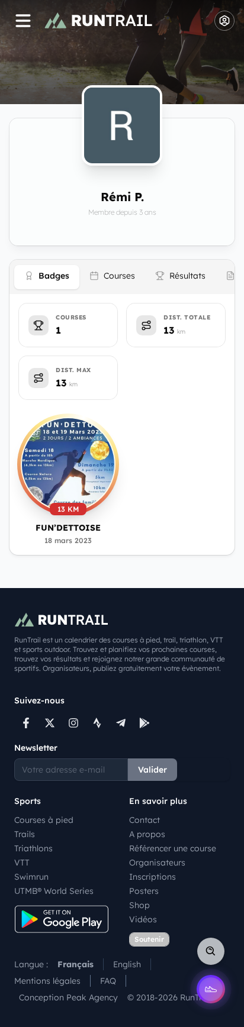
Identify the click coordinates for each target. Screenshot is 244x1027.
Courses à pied (43, 820)
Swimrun (31, 876)
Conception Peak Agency (68, 997)
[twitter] (50, 723)
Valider (152, 769)
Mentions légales (47, 981)
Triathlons (33, 848)
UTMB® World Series (54, 891)
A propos (147, 834)
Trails (24, 834)
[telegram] (121, 723)
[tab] (46, 277)
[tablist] (122, 277)
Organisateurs (157, 862)
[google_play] (144, 723)
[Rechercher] (211, 951)
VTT (22, 862)
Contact (144, 820)
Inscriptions (152, 876)
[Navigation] (23, 21)
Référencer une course (172, 848)
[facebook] (26, 723)
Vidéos (143, 919)
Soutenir (149, 939)
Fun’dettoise (68, 527)
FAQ (108, 981)
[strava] (97, 723)
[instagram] (73, 723)
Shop (139, 905)
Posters (144, 891)
